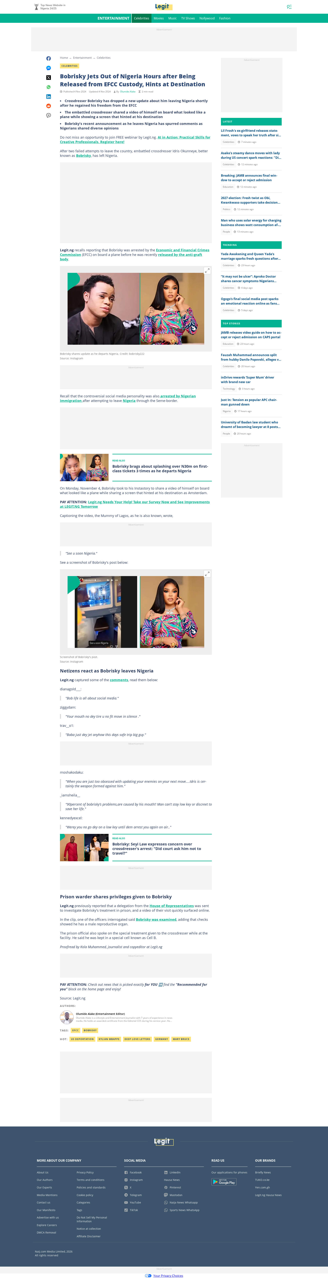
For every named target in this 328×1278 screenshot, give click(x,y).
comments (119, 680)
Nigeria (129, 400)
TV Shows (188, 18)
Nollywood (207, 18)
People (226, 231)
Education (228, 186)
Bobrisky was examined (156, 919)
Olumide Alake (128, 91)
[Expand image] (207, 270)
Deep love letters (137, 1039)
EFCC (75, 1030)
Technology (229, 388)
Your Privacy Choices (168, 1276)
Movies (159, 18)
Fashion (224, 18)
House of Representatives (172, 905)
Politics (226, 209)
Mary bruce (181, 1039)
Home (64, 58)
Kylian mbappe (109, 1039)
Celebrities (141, 18)
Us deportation (82, 1039)
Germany (161, 1039)
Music (172, 18)
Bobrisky (83, 155)
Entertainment (113, 18)
